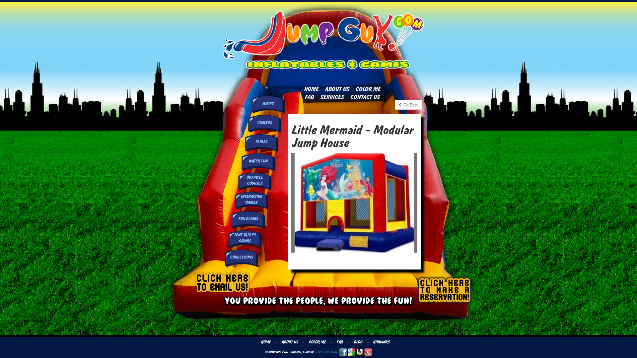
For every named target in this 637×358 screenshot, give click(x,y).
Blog (358, 342)
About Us (337, 89)
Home (311, 89)
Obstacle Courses (254, 180)
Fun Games (248, 218)
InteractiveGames (251, 199)
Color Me (368, 89)
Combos (264, 122)
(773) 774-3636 (326, 352)
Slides (261, 142)
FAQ (309, 97)
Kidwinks (381, 342)
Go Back (410, 104)
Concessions (241, 257)
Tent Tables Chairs (244, 238)
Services (332, 97)
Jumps (267, 103)
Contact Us (365, 97)
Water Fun (257, 161)
